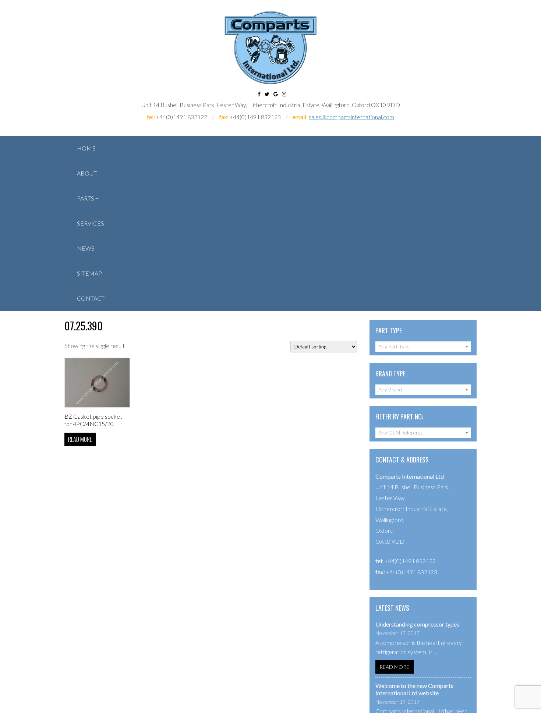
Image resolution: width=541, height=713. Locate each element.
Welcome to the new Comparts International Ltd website (414, 689)
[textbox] (423, 346)
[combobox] (423, 346)
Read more (80, 439)
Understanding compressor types (417, 624)
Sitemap (89, 273)
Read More (394, 667)
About (87, 173)
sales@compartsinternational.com (351, 116)
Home (86, 148)
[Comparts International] (270, 47)
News (86, 248)
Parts (85, 198)
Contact (91, 298)
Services (90, 223)
